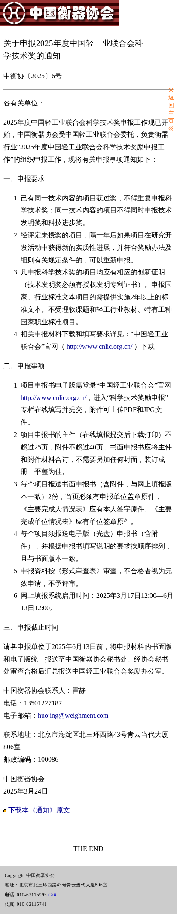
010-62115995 (36, 894)
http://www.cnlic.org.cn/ (99, 346)
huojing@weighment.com (73, 715)
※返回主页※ (171, 109)
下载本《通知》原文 (39, 810)
